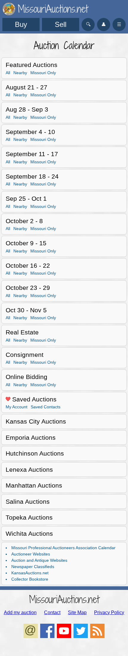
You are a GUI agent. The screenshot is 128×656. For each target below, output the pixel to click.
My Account (16, 406)
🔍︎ (88, 24)
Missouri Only (43, 72)
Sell (60, 24)
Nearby (20, 72)
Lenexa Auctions (29, 469)
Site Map (77, 612)
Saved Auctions (33, 399)
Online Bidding (26, 376)
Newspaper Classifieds (32, 566)
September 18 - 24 (32, 176)
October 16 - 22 (28, 265)
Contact (52, 612)
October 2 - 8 (24, 220)
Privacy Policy (109, 612)
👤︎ (103, 24)
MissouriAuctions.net (64, 599)
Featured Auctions (31, 64)
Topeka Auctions (29, 517)
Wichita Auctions (29, 533)
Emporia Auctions (31, 437)
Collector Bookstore (29, 579)
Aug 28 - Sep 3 (27, 109)
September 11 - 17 (32, 153)
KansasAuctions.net (30, 572)
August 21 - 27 (26, 87)
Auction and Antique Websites (39, 560)
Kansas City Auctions (36, 421)
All (8, 72)
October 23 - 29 (28, 287)
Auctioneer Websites (30, 554)
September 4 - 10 (30, 131)
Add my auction (20, 612)
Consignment (24, 354)
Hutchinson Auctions (35, 453)
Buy (21, 24)
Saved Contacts (45, 406)
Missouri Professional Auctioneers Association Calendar (63, 547)
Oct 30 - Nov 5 (26, 310)
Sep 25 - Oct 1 (26, 198)
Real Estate (22, 332)
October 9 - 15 (26, 243)
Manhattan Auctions (34, 485)
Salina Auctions (28, 501)
